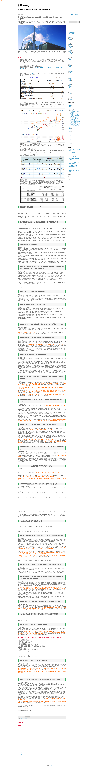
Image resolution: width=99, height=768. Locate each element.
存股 (70, 39)
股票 (21, 718)
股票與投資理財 (24, 718)
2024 (70, 106)
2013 (70, 139)
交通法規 (70, 78)
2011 (70, 142)
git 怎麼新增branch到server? (73, 168)
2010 (70, 143)
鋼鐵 (70, 93)
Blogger (51, 765)
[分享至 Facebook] (28, 717)
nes (69, 64)
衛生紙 (70, 91)
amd (70, 56)
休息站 (70, 79)
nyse (70, 67)
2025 (70, 105)
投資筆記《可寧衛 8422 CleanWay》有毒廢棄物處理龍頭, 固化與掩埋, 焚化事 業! (75, 121)
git (69, 58)
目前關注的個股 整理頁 (72, 156)
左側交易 (70, 46)
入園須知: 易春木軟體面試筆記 (74, 14)
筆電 (70, 87)
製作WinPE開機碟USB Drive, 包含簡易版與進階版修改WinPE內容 (74, 166)
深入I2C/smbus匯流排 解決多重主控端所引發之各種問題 (74, 163)
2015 (70, 136)
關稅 (70, 51)
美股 (70, 50)
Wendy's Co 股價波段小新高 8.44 (74, 161)
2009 (70, 144)
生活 (70, 47)
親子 (70, 92)
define (70, 57)
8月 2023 (71, 109)
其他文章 (70, 38)
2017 (70, 134)
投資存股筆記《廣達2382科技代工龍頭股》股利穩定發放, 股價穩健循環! (74, 118)
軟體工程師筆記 (71, 32)
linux (70, 59)
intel (70, 44)
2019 (70, 131)
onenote (70, 71)
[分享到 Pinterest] (29, 717)
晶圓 (70, 85)
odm (70, 45)
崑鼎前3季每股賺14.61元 (32, 73)
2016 (70, 135)
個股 (70, 37)
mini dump (71, 63)
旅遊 (70, 84)
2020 (70, 130)
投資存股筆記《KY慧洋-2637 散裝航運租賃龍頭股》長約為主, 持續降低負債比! (74, 171)
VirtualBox (70, 53)
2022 (70, 127)
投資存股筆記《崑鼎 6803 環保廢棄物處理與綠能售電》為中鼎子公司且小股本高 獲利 (75, 124)
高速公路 (70, 99)
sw (69, 77)
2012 (70, 140)
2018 (70, 132)
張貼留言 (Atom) (22, 754)
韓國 (70, 97)
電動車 (70, 94)
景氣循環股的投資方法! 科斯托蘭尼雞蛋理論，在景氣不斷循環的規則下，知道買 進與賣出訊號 (74, 115)
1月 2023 (71, 110)
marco (70, 60)
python (70, 72)
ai (69, 40)
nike (70, 65)
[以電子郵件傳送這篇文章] (25, 717)
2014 (70, 138)
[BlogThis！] (26, 717)
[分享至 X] (27, 717)
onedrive (70, 70)
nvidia (70, 66)
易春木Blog (23, 5)
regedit (70, 73)
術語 (70, 90)
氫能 (70, 86)
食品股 (70, 98)
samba (70, 74)
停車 (70, 80)
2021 (70, 128)
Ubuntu (70, 52)
